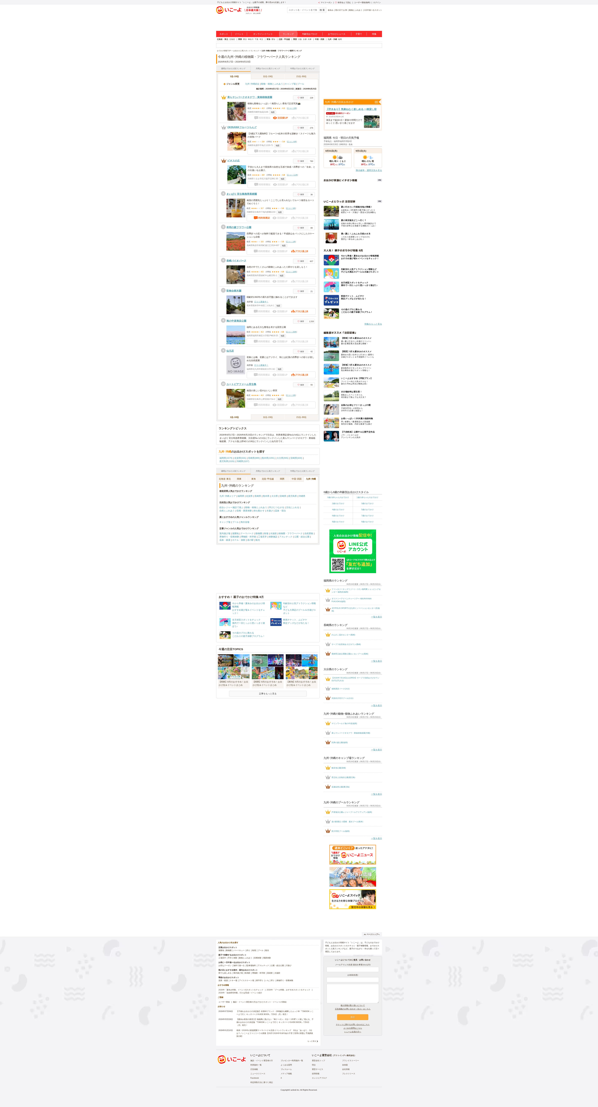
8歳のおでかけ (338, 522)
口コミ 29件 (291, 332)
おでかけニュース (336, 34)
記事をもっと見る (268, 693)
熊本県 (266, 496)
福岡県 (241, 496)
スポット (223, 34)
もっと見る (311, 1041)
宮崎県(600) (296, 458)
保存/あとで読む (344, 2)
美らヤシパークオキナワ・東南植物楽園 (249, 97)
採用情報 (315, 1074)
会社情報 (346, 1069)
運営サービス (317, 1069)
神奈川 (251, 39)
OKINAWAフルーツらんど (242, 127)
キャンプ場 (290, 84)
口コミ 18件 (291, 272)
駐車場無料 (251, 965)
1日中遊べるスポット (373, 10)
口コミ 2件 (291, 108)
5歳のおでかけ (367, 509)
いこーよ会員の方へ (352, 1032)
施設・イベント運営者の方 (261, 1060)
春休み (330, 10)
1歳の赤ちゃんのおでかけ (367, 497)
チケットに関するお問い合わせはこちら (353, 1024)
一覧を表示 (376, 617)
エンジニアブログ (319, 1078)
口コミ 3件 (290, 208)
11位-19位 (268, 76)
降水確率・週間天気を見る (369, 170)
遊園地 (235, 533)
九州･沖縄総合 (252, 84)
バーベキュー (239, 950)
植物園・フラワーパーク (291, 533)
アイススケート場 (246, 980)
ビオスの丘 (233, 160)
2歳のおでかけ (338, 503)
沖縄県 (302, 496)
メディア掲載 (286, 1074)
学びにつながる (276, 507)
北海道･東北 (225, 479)
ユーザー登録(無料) (362, 2)
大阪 (300, 39)
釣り (248, 950)
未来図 (345, 1065)
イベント (239, 34)
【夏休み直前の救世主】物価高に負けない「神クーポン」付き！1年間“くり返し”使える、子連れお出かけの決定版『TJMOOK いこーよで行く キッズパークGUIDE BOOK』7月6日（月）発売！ (274, 1022)
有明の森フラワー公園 (238, 227)
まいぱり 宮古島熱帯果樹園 (241, 194)
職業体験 (267, 958)
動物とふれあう (355, 10)
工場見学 (262, 536)
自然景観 (308, 533)
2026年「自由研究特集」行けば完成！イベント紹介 (240, 993)
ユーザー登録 (224, 1002)
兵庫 (309, 39)
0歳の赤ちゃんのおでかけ (338, 497)
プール (301, 84)
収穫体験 (257, 958)
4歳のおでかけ (338, 509)
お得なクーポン (225, 965)
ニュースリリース (257, 1074)
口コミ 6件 (291, 142)
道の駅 (250, 540)
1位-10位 (234, 76)
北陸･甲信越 (268, 479)
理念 (314, 1065)
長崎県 (257, 496)
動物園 (259, 533)
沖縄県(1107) (243, 461)
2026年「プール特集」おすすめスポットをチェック (288, 990)
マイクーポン (326, 2)
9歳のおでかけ (367, 522)
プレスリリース (348, 1074)
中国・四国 (319, 39)
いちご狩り (270, 980)
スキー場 (233, 980)
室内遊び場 (224, 533)
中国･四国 (296, 479)
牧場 (266, 533)
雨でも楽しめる (225, 973)
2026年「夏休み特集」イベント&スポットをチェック (240, 990)
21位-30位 (301, 76)
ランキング (288, 34)
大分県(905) (283, 458)
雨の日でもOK (341, 10)
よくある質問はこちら (352, 1028)
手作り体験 (232, 958)
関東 (240, 39)
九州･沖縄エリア (227, 496)
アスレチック (285, 536)
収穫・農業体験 (244, 510)
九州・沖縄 (332, 39)
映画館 (247, 973)
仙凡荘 (230, 351)
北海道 (232, 39)
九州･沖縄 (311, 479)
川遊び (288, 965)
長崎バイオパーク (236, 260)
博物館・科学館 (248, 536)
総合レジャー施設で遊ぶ (231, 507)
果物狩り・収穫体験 (229, 536)
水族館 (273, 533)
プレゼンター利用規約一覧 (292, 1060)
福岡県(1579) (226, 458)
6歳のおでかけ (338, 516)
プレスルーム (286, 1069)
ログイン (377, 2)
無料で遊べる (239, 965)
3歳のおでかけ (367, 503)
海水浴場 (245, 522)
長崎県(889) (254, 458)
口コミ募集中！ (261, 302)
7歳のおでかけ (367, 516)
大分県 (274, 496)
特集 (374, 34)
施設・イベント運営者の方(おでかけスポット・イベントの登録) (260, 1002)
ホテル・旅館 (238, 540)
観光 (258, 540)
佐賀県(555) (240, 458)
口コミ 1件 (290, 242)
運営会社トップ (318, 1060)
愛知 (273, 39)
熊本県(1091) (268, 458)
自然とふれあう (227, 510)
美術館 (270, 973)
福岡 (340, 39)
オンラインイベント (263, 34)
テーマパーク (247, 533)
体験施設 (273, 536)
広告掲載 (254, 1069)
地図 (273, 112)
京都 (305, 39)
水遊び (269, 510)
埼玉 (261, 39)
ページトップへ (373, 934)
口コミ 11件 (292, 175)
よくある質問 (286, 1065)
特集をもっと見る (373, 324)
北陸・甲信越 (284, 39)
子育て (359, 34)
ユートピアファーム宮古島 (241, 384)
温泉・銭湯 (224, 540)
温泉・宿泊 (280, 510)
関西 (295, 39)
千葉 (256, 39)
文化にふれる (292, 507)
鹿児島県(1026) (227, 461)
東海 (268, 39)
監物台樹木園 (233, 290)
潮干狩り (259, 980)
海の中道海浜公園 (236, 320)
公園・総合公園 (301, 536)
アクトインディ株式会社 (344, 1055)
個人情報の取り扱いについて (353, 1005)
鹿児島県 (292, 496)
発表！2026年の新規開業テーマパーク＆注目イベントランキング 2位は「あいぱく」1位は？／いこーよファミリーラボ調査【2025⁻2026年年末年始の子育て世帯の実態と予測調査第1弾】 (274, 1033)
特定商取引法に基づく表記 (261, 1082)
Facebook (254, 1078)
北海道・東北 (222, 39)
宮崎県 (283, 496)
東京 (245, 39)
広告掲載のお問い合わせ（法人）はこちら (352, 1009)
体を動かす (259, 510)
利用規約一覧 (256, 1065)
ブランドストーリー (350, 1060)
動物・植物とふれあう (272, 84)
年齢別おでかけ (309, 34)
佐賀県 (249, 496)
